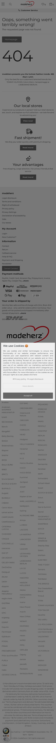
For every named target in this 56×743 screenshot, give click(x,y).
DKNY (4, 581)
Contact (5, 246)
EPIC (4, 613)
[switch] (6, 739)
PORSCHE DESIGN (42, 410)
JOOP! (22, 487)
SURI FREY (42, 560)
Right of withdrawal (10, 205)
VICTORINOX (43, 651)
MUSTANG (24, 626)
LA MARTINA (25, 534)
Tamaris (41, 569)
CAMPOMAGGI (8, 522)
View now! (28, 121)
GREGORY (24, 420)
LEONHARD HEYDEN (25, 554)
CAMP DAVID (7, 517)
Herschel (24, 449)
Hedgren (24, 439)
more (26, 281)
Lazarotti (24, 549)
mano (22, 602)
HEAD (22, 434)
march (23, 612)
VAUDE (41, 646)
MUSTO (23, 631)
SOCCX (41, 529)
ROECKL (41, 440)
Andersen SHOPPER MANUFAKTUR (8, 409)
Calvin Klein (7, 507)
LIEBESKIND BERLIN (25, 562)
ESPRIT (5, 622)
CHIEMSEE (6, 534)
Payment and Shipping (12, 260)
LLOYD (23, 573)
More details (28, 386)
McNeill (23, 621)
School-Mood (44, 483)
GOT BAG (24, 403)
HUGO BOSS (25, 473)
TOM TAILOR (43, 610)
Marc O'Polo (25, 616)
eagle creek (7, 598)
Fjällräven (6, 636)
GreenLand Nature (25, 414)
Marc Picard (25, 607)
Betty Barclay (8, 436)
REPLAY (41, 435)
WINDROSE (43, 670)
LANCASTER (25, 539)
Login (4, 233)
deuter (5, 577)
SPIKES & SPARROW (42, 539)
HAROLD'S (24, 430)
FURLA (5, 660)
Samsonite (42, 464)
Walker (41, 660)
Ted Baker (42, 579)
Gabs (4, 670)
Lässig (22, 544)
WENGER (42, 665)
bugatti (5, 493)
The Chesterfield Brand (45, 589)
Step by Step (43, 545)
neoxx (22, 635)
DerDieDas (7, 567)
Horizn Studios (26, 463)
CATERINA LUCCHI (6, 527)
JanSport (24, 482)
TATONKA (42, 574)
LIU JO (23, 568)
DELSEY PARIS (8, 562)
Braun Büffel (7, 465)
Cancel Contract (11, 268)
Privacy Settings (9, 212)
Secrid (40, 512)
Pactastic (24, 669)
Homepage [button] (11, 39)
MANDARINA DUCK (25, 596)
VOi (39, 655)
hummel (24, 477)
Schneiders (43, 478)
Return (5, 249)
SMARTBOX (43, 524)
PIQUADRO (43, 404)
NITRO (23, 640)
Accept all (28, 395)
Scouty (41, 502)
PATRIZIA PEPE (26, 673)
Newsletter (7, 264)
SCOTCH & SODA (45, 493)
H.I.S (22, 458)
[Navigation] (3, 4)
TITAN (40, 601)
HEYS (22, 454)
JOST (22, 491)
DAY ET (5, 553)
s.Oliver (41, 533)
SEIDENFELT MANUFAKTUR (44, 517)
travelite (41, 615)
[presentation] (11, 4)
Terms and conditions (11, 201)
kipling (23, 511)
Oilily (22, 645)
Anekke (5, 402)
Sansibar (42, 469)
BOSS (4, 460)
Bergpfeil (6, 431)
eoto (4, 608)
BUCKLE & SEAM (9, 484)
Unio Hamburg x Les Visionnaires (45, 630)
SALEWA (42, 459)
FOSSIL (5, 641)
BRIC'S (5, 474)
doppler (5, 586)
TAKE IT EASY (43, 565)
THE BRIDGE (43, 584)
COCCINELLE (8, 543)
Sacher (41, 450)
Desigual (6, 572)
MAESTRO (24, 578)
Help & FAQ (7, 256)
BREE (4, 469)
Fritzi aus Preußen (10, 655)
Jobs (4, 219)
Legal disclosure (9, 198)
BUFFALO (6, 488)
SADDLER (42, 454)
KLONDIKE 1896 (27, 515)
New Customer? (9, 237)
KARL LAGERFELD (28, 501)
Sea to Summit (44, 507)
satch (40, 474)
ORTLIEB (24, 650)
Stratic (40, 550)
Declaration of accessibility (14, 216)
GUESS (23, 425)
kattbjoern (24, 506)
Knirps (23, 520)
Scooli (40, 488)
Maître (23, 590)
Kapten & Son (26, 496)
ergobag (5, 617)
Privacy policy (8, 208)
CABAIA (5, 503)
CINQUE (5, 539)
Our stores (6, 223)
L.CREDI (23, 525)
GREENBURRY (26, 408)
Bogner (5, 450)
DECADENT (7, 558)
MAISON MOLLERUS (25, 583)
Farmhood (6, 632)
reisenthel (42, 431)
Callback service (9, 253)
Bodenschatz (7, 446)
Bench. (5, 427)
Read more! (28, 147)
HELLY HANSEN (27, 444)
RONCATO (42, 445)
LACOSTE (24, 530)
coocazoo (6, 548)
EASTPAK (6, 603)
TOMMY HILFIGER (46, 605)
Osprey (23, 654)
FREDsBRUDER (8, 651)
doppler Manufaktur (7, 592)
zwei (40, 675)
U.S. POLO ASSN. (45, 624)
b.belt (4, 417)
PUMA (40, 417)
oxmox (23, 659)
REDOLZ (42, 426)
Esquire (5, 627)
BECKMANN (7, 422)
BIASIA (5, 441)
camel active (7, 512)
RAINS (40, 421)
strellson (41, 555)
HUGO (23, 468)
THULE (41, 596)
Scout (40, 497)
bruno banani (8, 479)
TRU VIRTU (42, 620)
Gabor (4, 665)
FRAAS (5, 646)
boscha (5, 455)
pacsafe (23, 664)
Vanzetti (41, 641)
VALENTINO (43, 636)
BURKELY (6, 498)
